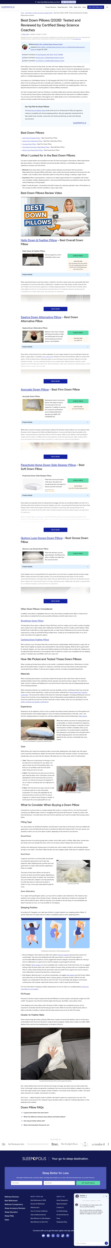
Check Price (78, 256)
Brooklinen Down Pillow (32, 621)
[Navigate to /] (34, 1158)
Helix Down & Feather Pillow (37, 110)
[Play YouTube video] (55, 216)
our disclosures (77, 39)
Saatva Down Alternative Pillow (32, 141)
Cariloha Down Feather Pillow (35, 639)
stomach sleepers (63, 955)
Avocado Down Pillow (29, 144)
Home (22, 13)
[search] (107, 7)
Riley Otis (26, 34)
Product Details (27, 274)
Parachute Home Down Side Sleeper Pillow (36, 147)
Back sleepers (36, 965)
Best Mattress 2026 (96, 7)
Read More (55, 309)
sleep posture (82, 716)
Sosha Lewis (40, 517)
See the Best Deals (68, 2)
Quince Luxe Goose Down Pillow (32, 150)
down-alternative (47, 357)
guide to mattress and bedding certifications (34, 702)
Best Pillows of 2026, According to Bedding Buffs (39, 13)
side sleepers (71, 975)
